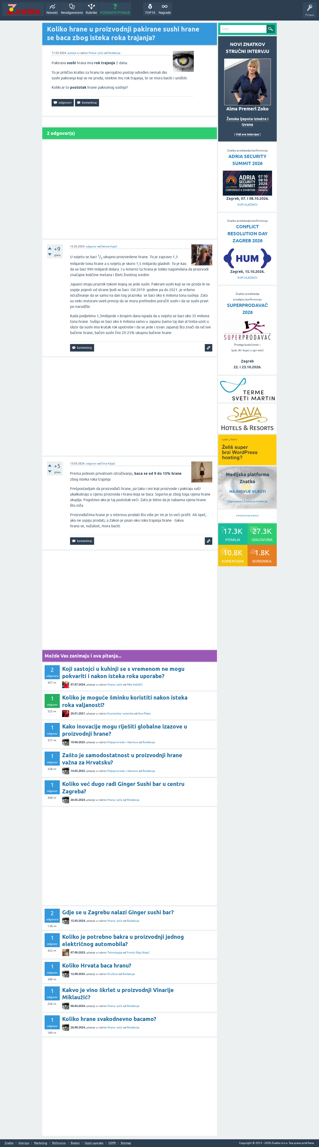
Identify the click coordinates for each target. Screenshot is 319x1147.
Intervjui (23, 1143)
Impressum (234, 501)
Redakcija (114, 53)
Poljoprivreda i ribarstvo (122, 742)
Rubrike (91, 12)
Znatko (9, 1143)
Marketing (40, 1143)
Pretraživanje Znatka (247, 515)
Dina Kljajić (108, 463)
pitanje (71, 53)
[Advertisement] (130, 189)
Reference (59, 1143)
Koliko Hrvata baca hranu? (96, 965)
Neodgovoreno (72, 12)
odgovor (91, 246)
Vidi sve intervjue (247, 134)
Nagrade (165, 12)
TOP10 (150, 12)
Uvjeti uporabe (94, 1143)
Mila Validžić (135, 684)
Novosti (52, 12)
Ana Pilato (144, 713)
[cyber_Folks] (247, 463)
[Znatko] (23, 9)
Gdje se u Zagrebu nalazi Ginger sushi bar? (118, 912)
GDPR (112, 1143)
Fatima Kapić (109, 246)
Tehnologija (114, 952)
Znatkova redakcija (255, 501)
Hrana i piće (96, 53)
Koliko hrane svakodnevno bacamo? (109, 1019)
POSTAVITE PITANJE (115, 12)
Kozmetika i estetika (120, 713)
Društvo (112, 974)
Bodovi (75, 1143)
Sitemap (126, 1143)
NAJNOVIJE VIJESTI (247, 491)
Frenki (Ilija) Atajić (138, 952)
